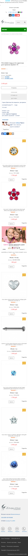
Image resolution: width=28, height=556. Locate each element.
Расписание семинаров (13, 546)
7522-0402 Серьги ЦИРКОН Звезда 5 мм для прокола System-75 (14, 435)
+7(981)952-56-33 (15, 538)
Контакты (3, 542)
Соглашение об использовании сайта (17, 554)
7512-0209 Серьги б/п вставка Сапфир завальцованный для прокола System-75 (14, 479)
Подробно (24, 179)
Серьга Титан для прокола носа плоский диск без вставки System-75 (14, 344)
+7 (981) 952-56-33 (13, 12)
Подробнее (6, 129)
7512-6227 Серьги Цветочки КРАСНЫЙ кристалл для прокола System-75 (14, 210)
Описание (14, 92)
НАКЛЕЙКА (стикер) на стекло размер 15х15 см (14, 253)
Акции (14, 10)
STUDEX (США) (9, 78)
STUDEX (7, 77)
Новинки (3, 546)
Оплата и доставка (14, 7)
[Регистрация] (10, 15)
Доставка (14, 98)
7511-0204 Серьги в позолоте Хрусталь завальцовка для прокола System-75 (14, 166)
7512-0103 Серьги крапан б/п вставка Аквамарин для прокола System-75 (14, 388)
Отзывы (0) (14, 95)
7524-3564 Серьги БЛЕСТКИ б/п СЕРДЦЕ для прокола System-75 (14, 300)
